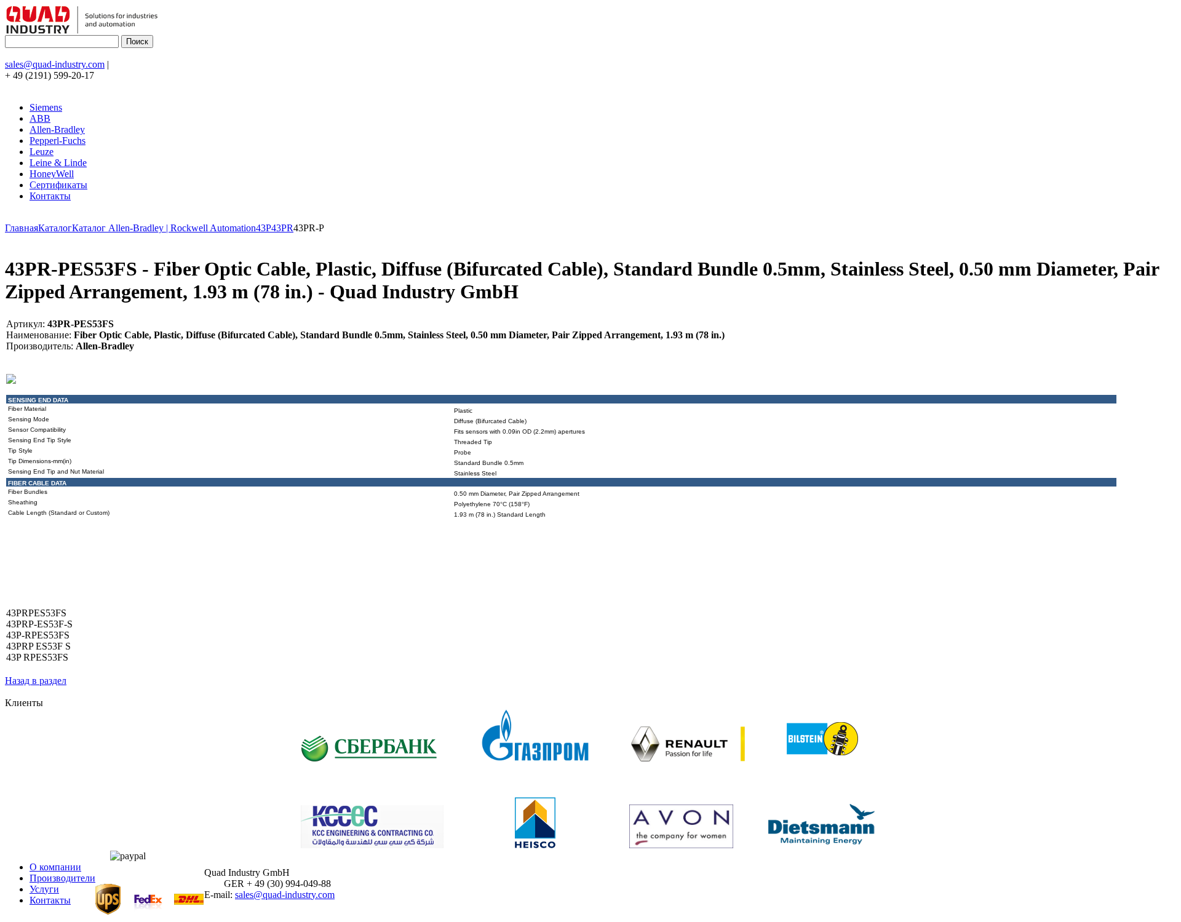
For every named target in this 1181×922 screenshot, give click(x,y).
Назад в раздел (35, 680)
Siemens (46, 107)
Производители (62, 878)
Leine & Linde (58, 162)
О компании (55, 867)
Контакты (50, 196)
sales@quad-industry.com (55, 64)
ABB (40, 118)
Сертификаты (58, 185)
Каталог (55, 228)
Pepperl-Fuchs (57, 140)
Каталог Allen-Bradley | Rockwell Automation (164, 228)
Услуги (44, 889)
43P (263, 228)
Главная (21, 228)
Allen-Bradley (57, 129)
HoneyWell (52, 174)
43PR (282, 228)
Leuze (42, 151)
